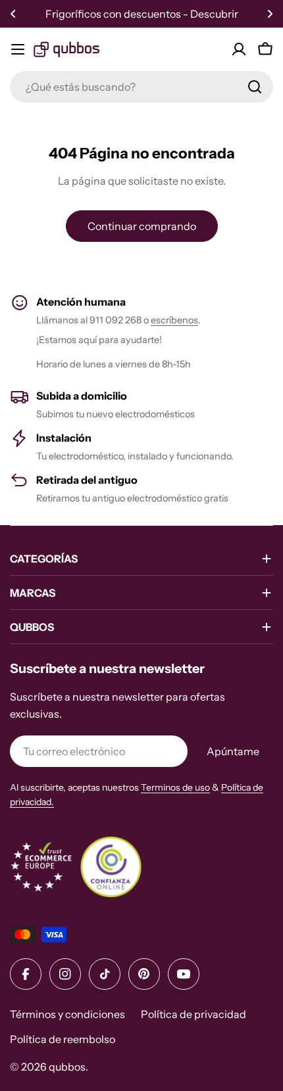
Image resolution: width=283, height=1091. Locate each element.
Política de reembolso (62, 1039)
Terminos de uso (175, 787)
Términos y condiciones (67, 1014)
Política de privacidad (193, 1014)
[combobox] (141, 87)
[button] (13, 14)
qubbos (67, 1066)
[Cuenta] (239, 49)
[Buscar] (255, 87)
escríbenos (174, 320)
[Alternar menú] (18, 49)
